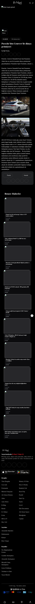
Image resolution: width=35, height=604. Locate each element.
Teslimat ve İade (6, 571)
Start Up (21, 498)
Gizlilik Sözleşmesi (7, 555)
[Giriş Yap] (30, 602)
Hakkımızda (5, 534)
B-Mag (3, 505)
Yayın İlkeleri (5, 575)
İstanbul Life (23, 488)
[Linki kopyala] (19, 54)
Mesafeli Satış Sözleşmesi (5, 563)
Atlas (3, 498)
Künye (3, 537)
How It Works (23, 485)
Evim (3, 515)
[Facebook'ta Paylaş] (3, 54)
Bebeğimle (22, 515)
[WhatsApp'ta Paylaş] (11, 54)
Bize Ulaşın (5, 541)
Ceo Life (4, 485)
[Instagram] (3, 465)
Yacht (21, 502)
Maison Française (6, 491)
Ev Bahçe (4, 512)
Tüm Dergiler (5, 481)
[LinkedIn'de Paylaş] (15, 54)
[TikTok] (24, 465)
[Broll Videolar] (22, 602)
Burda (3, 508)
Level (21, 505)
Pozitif (21, 495)
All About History (7, 495)
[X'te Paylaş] (7, 54)
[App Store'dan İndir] (8, 472)
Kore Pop (22, 491)
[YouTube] (9, 465)
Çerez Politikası (6, 568)
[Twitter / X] (14, 465)
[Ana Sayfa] (5, 451)
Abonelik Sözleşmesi (8, 559)
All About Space (24, 512)
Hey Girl (4, 522)
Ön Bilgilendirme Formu (6, 551)
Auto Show (5, 502)
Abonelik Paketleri (7, 531)
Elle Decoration (24, 508)
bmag (14, 585)
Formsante (4, 488)
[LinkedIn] (19, 465)
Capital (21, 519)
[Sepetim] (30, 3)
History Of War (24, 481)
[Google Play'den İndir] (23, 472)
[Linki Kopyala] (26, 181)
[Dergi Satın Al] (13, 602)
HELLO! (4, 519)
